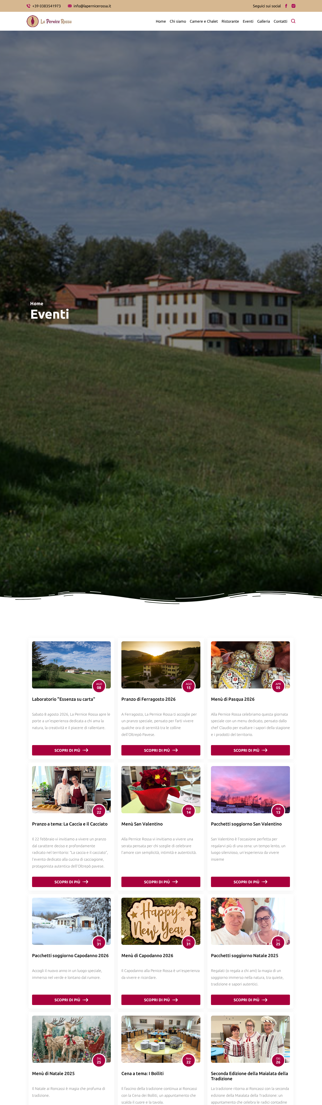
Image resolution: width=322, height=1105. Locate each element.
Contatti (280, 21)
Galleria (263, 21)
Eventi (248, 21)
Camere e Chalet (204, 21)
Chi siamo (178, 21)
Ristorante (230, 21)
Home (161, 21)
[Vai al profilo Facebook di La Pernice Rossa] (286, 6)
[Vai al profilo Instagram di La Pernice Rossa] (293, 6)
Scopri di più (67, 750)
